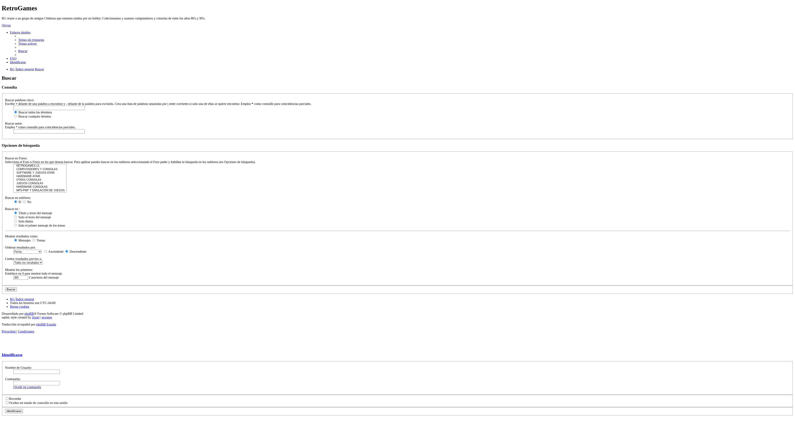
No (28, 202)
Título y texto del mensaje (35, 213)
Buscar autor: (13, 123)
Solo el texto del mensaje (34, 217)
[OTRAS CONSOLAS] (39, 180)
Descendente (77, 251)
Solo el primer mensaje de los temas (41, 225)
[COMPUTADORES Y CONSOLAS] (39, 169)
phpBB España (46, 324)
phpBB (29, 313)
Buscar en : (12, 209)
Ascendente (56, 251)
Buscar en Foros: (16, 158)
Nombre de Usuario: (18, 367)
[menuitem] (31, 40)
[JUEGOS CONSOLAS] (39, 183)
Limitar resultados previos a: (23, 259)
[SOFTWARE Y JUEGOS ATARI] (39, 173)
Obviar (6, 25)
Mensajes (24, 240)
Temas (40, 240)
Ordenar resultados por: (20, 247)
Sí (19, 202)
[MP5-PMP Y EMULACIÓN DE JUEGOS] (39, 190)
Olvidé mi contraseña (27, 387)
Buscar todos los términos (35, 112)
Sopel (35, 317)
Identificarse (12, 355)
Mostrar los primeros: (19, 270)
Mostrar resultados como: (21, 236)
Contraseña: (12, 379)
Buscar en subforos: (18, 197)
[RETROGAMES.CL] (39, 166)
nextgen (47, 317)
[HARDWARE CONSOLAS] (39, 187)
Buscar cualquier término (34, 116)
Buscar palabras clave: (19, 100)
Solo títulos (25, 221)
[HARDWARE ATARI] (39, 176)
